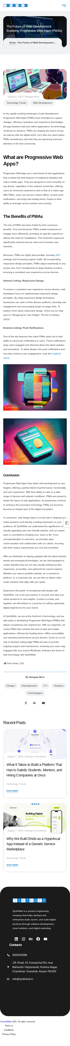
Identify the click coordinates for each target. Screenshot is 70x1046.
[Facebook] (26, 703)
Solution (59, 685)
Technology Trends (16, 102)
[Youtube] (43, 703)
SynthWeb (6, 1021)
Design (10, 685)
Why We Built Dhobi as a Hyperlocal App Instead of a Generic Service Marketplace (33, 844)
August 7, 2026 (15, 756)
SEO (58, 255)
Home (12, 42)
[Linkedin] (16, 939)
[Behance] (31, 939)
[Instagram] (23, 939)
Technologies (35, 693)
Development (29, 685)
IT (45, 685)
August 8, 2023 (15, 96)
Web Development (42, 102)
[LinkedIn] (34, 703)
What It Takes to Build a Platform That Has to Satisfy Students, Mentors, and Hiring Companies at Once (34, 770)
